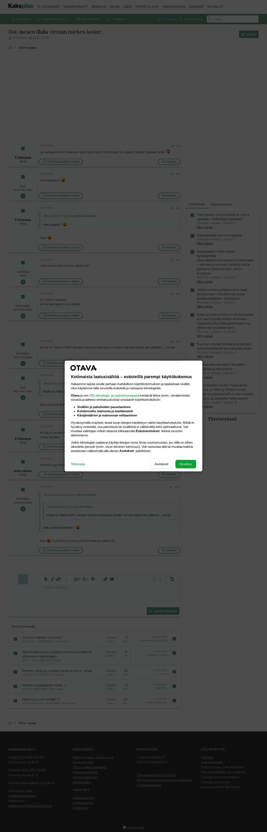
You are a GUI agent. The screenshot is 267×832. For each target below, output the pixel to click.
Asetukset (161, 464)
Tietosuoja (78, 464)
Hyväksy (186, 464)
